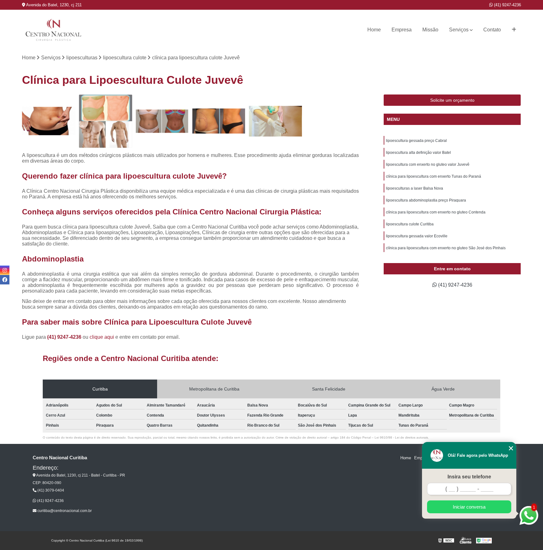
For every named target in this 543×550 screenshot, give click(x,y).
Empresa (402, 29)
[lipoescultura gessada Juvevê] (48, 121)
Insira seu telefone (469, 476)
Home (374, 29)
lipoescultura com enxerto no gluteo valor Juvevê (427, 164)
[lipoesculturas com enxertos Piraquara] (218, 121)
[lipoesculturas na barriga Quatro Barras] (162, 121)
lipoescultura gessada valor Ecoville (416, 236)
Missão (430, 29)
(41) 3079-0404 (50, 490)
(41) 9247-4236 (507, 5)
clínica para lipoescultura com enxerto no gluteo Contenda (435, 212)
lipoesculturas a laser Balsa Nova (414, 188)
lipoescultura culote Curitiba (410, 224)
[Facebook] (4, 279)
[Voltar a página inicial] (53, 30)
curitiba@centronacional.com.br (64, 511)
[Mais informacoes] (514, 30)
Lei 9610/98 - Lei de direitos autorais (401, 437)
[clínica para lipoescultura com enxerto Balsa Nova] (105, 121)
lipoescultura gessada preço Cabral (416, 140)
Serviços (459, 29)
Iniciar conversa (469, 507)
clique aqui (102, 337)
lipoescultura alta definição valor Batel (418, 152)
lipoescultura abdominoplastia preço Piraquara (426, 200)
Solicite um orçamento (452, 100)
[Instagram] (4, 270)
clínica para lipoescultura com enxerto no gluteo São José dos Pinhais (446, 248)
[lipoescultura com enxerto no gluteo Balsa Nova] (275, 121)
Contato (492, 29)
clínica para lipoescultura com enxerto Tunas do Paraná (433, 176)
